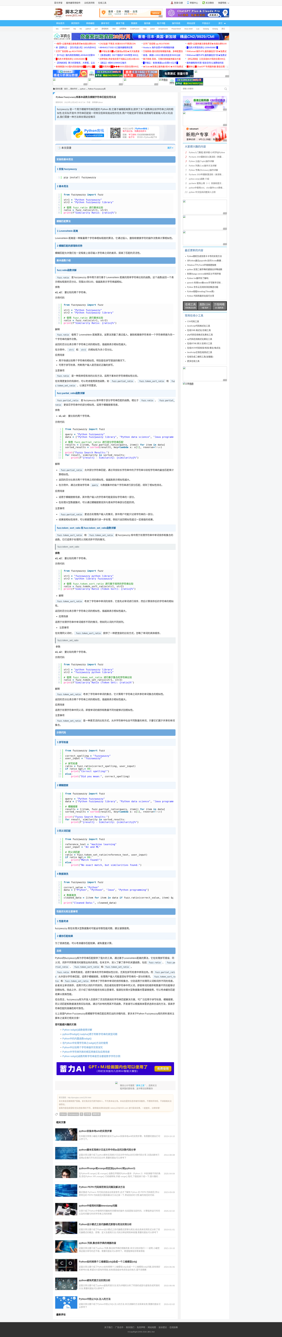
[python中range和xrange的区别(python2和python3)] (66, 1172)
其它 (223, 29)
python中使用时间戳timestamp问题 (98, 1205)
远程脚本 (122, 29)
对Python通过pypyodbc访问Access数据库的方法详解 (210, 261)
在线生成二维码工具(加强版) (200, 357)
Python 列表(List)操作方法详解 (202, 166)
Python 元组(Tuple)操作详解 (201, 161)
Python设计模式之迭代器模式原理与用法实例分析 (105, 1224)
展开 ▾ (170, 148)
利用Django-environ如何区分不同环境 (204, 274)
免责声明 (141, 1327)
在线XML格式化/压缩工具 (199, 330)
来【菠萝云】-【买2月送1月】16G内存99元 (76, 47)
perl (96, 29)
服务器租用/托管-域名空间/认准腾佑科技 (205, 63)
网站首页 (60, 23)
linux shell (188, 29)
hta (74, 29)
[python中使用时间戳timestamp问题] (66, 1209)
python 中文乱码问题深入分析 (202, 192)
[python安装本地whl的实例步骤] (66, 1134)
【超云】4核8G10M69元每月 (112, 63)
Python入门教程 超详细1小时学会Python (207, 152)
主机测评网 (89, 3)
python (88, 29)
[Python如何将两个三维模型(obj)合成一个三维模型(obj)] (66, 1265)
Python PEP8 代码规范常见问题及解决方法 (102, 1187)
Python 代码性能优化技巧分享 (200, 296)
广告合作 (119, 1327)
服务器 (147, 23)
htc (81, 29)
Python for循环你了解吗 (197, 278)
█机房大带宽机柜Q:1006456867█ (202, 47)
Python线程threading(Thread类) (200, 291)
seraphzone (163, 29)
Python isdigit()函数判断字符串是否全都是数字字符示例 (91, 1056)
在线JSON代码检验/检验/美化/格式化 (203, 348)
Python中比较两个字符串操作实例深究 (82, 1047)
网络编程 (90, 23)
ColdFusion (134, 29)
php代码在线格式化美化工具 (200, 335)
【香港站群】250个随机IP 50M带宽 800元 (118, 55)
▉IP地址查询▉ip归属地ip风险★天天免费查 (119, 51)
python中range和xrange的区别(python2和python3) (107, 1168)
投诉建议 (163, 1327)
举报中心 (194, 3)
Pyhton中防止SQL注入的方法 (95, 1299)
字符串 (87, 1114)
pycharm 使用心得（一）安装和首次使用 (207, 183)
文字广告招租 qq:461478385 (156, 43)
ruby (145, 29)
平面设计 (206, 23)
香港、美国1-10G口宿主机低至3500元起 (161, 55)
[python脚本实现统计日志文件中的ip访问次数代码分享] (66, 1153)
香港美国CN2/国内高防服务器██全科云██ (75, 66)
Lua (197, 29)
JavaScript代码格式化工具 (198, 326)
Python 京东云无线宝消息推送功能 (202, 287)
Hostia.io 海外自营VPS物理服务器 (158, 47)
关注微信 (210, 3)
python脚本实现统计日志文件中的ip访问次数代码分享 (107, 1149)
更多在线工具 (193, 361)
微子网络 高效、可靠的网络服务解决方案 (162, 59)
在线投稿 (173, 1327)
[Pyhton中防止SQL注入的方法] (66, 1302)
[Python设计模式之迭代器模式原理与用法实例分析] (66, 1227)
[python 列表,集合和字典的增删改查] (66, 1246)
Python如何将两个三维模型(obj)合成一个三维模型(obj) (108, 1261)
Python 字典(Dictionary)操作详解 (203, 170)
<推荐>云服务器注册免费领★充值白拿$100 (76, 43)
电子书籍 (161, 23)
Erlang (215, 29)
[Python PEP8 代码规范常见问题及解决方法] (66, 1190)
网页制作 (75, 23)
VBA (114, 29)
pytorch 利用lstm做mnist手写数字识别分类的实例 (209, 283)
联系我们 (130, 1327)
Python (63, 1114)
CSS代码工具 (193, 321)
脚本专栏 (105, 23)
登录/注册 (178, 3)
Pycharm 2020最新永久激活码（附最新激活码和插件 (212, 157)
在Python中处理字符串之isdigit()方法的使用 (85, 1043)
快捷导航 (222, 3)
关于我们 (108, 1327)
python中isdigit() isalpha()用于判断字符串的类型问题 (89, 1034)
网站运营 (191, 23)
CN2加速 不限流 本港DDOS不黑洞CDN (117, 43)
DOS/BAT (66, 29)
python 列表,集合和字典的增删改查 (97, 1243)
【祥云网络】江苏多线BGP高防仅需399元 (206, 59)
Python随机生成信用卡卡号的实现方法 (204, 256)
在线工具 (102, 3)
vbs (57, 29)
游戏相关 (105, 29)
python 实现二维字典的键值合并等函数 (204, 269)
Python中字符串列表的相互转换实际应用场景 (86, 1052)
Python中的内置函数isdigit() (77, 1038)
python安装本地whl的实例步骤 (95, 1131)
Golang (206, 29)
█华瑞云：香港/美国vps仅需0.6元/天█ (160, 63)
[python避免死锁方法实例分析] (66, 1283)
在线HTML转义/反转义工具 (199, 343)
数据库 (134, 23)
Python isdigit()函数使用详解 (77, 1030)
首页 (66, 89)
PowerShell (176, 29)
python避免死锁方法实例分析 (94, 1280)
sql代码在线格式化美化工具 (199, 339)
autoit (152, 29)
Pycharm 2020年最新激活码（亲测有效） (207, 174)
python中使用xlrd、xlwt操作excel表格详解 (207, 188)
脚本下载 (120, 23)
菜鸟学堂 (58, 3)
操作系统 (176, 23)
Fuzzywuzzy (73, 1114)
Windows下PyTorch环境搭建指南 (201, 265)
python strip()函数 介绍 (199, 179)
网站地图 (152, 1327)
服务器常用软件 (73, 3)
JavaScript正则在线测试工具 (199, 352)
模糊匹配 (96, 1114)
